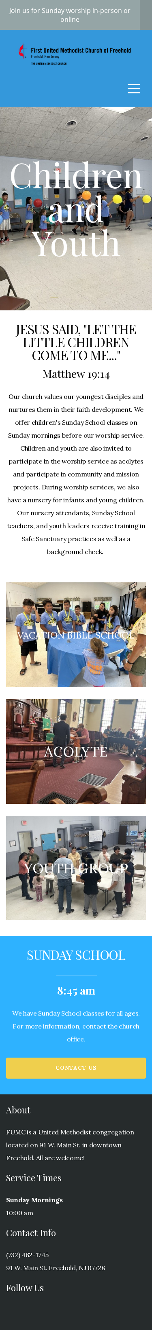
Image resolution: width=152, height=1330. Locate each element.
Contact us (76, 1067)
